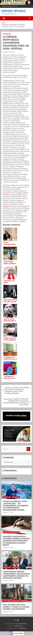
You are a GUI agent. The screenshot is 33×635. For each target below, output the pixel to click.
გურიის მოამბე (13, 11)
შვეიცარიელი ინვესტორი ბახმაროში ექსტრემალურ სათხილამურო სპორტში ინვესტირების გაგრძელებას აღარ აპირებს (15, 402)
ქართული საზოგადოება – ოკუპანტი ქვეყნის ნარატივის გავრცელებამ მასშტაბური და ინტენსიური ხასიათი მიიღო (16, 541)
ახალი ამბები (6, 600)
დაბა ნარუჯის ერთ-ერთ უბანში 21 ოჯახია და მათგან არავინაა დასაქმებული (16, 607)
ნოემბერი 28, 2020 (8, 52)
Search (28, 449)
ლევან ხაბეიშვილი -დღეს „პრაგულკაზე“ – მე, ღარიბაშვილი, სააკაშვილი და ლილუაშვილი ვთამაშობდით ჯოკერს (15, 505)
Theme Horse (19, 626)
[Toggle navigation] (3, 18)
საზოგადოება (7, 34)
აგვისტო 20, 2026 (8, 580)
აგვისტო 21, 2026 (8, 512)
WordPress (22, 628)
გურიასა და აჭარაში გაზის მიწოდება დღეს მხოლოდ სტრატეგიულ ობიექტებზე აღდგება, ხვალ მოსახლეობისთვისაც (17, 390)
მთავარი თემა (7, 497)
